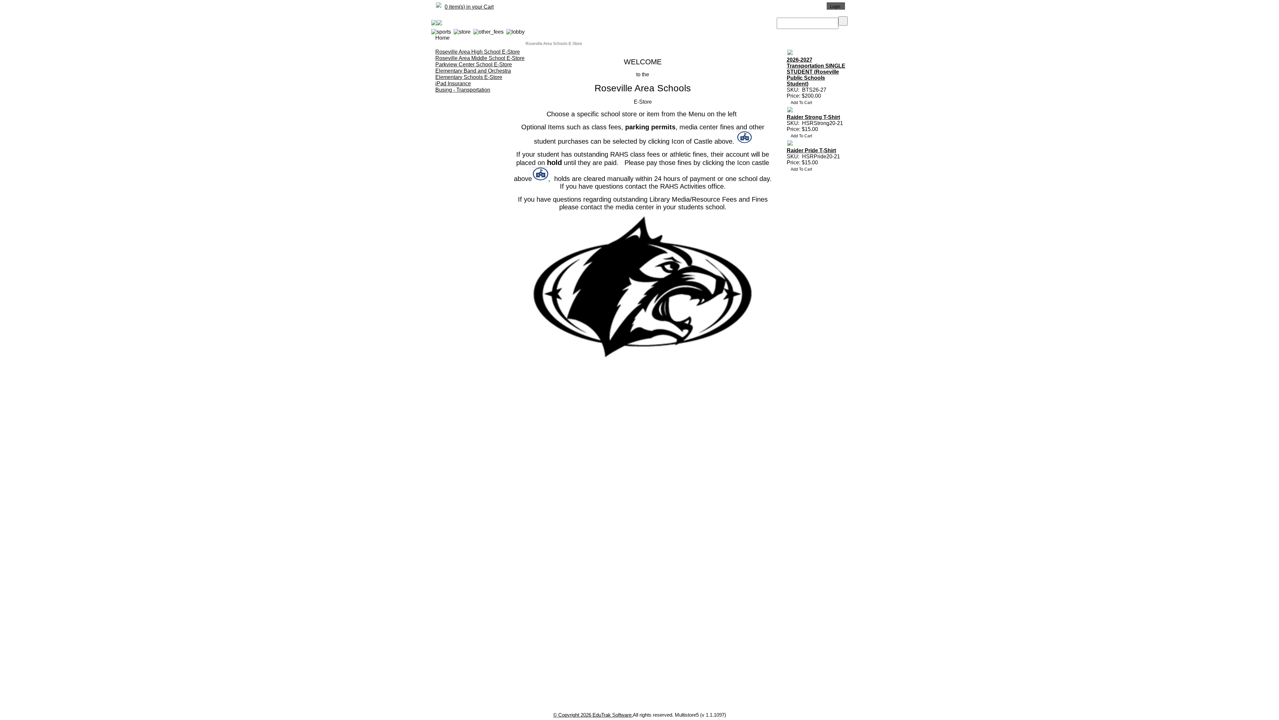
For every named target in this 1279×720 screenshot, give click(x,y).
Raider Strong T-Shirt (813, 117)
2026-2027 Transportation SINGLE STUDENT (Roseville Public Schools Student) (816, 72)
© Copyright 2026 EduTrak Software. (593, 715)
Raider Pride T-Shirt (811, 150)
